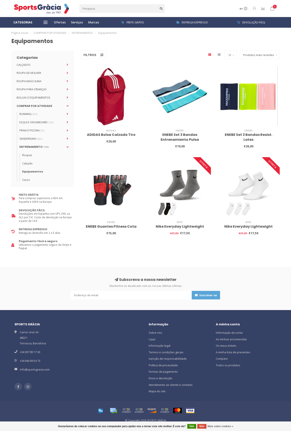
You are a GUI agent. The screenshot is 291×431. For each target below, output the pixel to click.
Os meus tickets (226, 346)
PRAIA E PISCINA (31, 130)
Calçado (27, 163)
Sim (191, 426)
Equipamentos (32, 171)
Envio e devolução (160, 378)
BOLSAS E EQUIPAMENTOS (33, 97)
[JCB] (164, 410)
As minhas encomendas (231, 339)
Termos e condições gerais (166, 352)
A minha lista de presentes (233, 352)
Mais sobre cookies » (220, 426)
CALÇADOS (23, 65)
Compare (222, 359)
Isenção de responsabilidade (168, 359)
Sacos (26, 180)
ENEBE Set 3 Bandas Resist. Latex (248, 137)
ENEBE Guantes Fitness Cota (111, 226)
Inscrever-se (208, 295)
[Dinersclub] (139, 410)
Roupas (27, 155)
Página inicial (19, 33)
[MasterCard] (177, 410)
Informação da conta (229, 333)
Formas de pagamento (163, 372)
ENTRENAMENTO (34, 147)
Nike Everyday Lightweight (180, 226)
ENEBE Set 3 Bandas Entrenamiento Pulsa (180, 137)
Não (201, 426)
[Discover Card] (152, 410)
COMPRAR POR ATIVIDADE (34, 106)
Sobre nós (155, 333)
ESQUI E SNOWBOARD (36, 122)
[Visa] (190, 410)
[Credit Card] (113, 410)
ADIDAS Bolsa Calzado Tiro (111, 134)
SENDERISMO (30, 139)
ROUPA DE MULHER (29, 73)
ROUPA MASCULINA (29, 81)
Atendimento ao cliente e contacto (171, 385)
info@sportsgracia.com (35, 369)
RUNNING (28, 114)
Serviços (77, 22)
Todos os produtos (228, 365)
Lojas (152, 339)
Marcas (93, 22)
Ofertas (60, 22)
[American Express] (100, 410)
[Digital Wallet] (126, 410)
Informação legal (159, 346)
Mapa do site (157, 391)
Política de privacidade (163, 365)
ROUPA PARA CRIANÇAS (32, 89)
